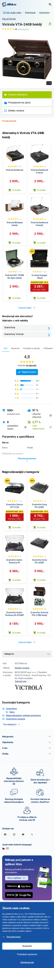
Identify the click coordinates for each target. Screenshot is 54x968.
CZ (7, 848)
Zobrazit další (24, 308)
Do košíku (16, 190)
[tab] (5, 348)
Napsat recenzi (29, 372)
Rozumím (27, 946)
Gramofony (44, 12)
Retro (12, 712)
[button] (27, 736)
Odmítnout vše (27, 962)
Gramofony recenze (15, 719)
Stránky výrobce (16, 110)
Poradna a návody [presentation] (31, 348)
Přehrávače (30, 12)
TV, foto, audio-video (12, 12)
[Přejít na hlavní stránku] (9, 4)
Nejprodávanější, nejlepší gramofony (23, 715)
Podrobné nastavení (27, 954)
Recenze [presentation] (15, 348)
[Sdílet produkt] (50, 24)
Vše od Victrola (9, 19)
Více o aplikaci (14, 878)
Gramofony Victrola (13, 334)
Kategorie (9, 654)
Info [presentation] (5, 348)
